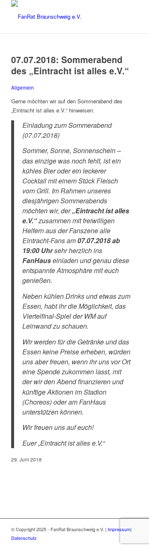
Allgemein (22, 87)
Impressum (119, 529)
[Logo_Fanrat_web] (62, 16)
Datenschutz (24, 537)
